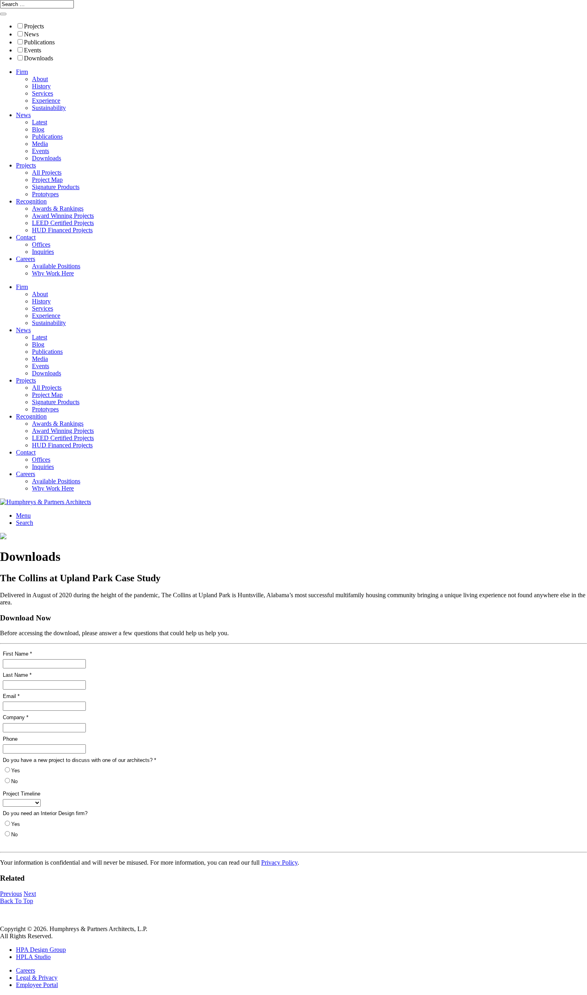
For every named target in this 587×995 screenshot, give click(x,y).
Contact (26, 237)
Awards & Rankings (57, 208)
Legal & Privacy (37, 977)
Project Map (47, 179)
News (31, 34)
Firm (22, 71)
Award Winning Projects (63, 215)
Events (32, 50)
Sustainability (49, 107)
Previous (11, 893)
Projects (34, 26)
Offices (41, 244)
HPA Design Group (41, 949)
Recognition (31, 201)
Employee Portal (37, 984)
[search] (3, 14)
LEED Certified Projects (63, 222)
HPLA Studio (33, 956)
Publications (39, 42)
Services (42, 93)
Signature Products (55, 186)
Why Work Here (53, 273)
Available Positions (56, 266)
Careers (25, 258)
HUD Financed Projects (62, 230)
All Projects (46, 172)
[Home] (45, 501)
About (40, 79)
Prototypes (45, 194)
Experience (46, 100)
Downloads (38, 58)
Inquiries (43, 251)
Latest (39, 122)
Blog (38, 129)
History (41, 86)
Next (30, 893)
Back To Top (16, 900)
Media (40, 143)
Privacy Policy (279, 862)
